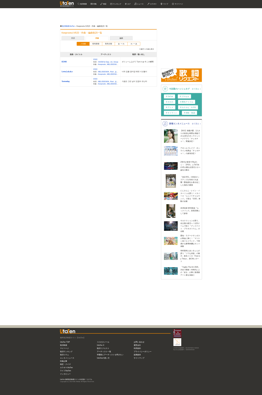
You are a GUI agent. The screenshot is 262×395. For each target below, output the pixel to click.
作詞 (73, 38)
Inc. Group (114, 62)
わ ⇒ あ (134, 44)
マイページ (64, 348)
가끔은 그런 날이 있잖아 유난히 (134, 81)
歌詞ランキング (66, 352)
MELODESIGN (112, 64)
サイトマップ (139, 358)
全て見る (196, 89)
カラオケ (153, 4)
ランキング (117, 4)
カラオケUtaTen (66, 367)
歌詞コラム (64, 355)
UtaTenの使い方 (103, 358)
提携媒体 (137, 355)
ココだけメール (103, 342)
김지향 (117, 72)
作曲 (97, 38)
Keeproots (102, 64)
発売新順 (95, 44)
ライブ (165, 4)
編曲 (121, 38)
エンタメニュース (67, 358)
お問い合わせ (139, 342)
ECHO (64, 62)
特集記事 (63, 361)
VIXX (95, 59)
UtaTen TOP (65, 342)
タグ (129, 4)
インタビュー (65, 374)
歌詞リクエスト (103, 348)
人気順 (83, 44)
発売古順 (108, 44)
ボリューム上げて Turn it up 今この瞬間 (138, 62)
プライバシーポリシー (142, 352)
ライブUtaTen (65, 371)
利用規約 (137, 348)
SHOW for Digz (104, 62)
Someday (66, 81)
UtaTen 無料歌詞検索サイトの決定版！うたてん (76, 379)
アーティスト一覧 (104, 352)
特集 (95, 4)
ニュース (140, 4)
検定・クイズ (65, 364)
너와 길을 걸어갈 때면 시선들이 (134, 72)
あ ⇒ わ (121, 44)
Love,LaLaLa (67, 72)
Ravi (112, 72)
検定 (104, 4)
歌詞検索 (83, 4)
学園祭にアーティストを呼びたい (110, 355)
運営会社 (137, 345)
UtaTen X (100, 345)
